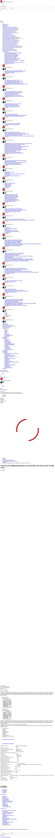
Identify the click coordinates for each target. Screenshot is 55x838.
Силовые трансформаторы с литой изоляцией (13, 254)
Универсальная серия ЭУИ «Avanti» (11, 104)
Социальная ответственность (10, 364)
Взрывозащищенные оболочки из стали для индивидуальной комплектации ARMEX (20, 303)
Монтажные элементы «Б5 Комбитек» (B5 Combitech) (14, 60)
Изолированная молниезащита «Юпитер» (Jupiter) (14, 71)
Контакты (4, 791)
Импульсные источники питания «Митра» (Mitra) (14, 147)
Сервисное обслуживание (9, 344)
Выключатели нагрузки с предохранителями (13, 270)
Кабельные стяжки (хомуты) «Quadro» (12, 196)
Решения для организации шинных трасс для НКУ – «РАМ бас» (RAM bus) (18, 258)
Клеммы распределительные (10, 183)
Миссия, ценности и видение (10, 355)
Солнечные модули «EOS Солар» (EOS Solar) (13, 210)
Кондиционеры (7, 174)
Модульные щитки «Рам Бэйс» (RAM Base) (13, 123)
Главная (4, 458)
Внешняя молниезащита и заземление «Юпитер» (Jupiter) (15, 70)
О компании (5, 352)
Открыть (2, 2)
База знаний (5, 796)
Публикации (7, 362)
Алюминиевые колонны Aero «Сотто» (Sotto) (13, 95)
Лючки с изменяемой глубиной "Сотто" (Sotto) (13, 91)
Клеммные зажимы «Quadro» (10, 201)
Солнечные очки (8, 315)
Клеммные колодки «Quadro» (10, 198)
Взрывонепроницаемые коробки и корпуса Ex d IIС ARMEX (16, 305)
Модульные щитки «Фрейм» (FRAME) (12, 124)
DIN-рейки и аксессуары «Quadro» (11, 195)
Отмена (6, 726)
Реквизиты (7, 363)
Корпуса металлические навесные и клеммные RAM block (15, 160)
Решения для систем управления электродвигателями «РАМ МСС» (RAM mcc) (19, 259)
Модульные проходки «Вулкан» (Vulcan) (12, 80)
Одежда (6, 313)
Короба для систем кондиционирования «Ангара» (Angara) (15, 115)
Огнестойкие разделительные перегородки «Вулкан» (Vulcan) (16, 83)
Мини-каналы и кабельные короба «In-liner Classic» (14, 116)
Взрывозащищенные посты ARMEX (11, 301)
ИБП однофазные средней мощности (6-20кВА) (13, 240)
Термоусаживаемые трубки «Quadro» (11, 199)
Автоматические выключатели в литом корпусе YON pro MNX (16, 269)
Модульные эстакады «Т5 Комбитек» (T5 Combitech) (14, 62)
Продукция (5, 789)
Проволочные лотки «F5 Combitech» (11, 55)
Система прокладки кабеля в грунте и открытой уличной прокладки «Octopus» (19, 135)
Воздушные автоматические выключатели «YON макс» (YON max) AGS (18, 271)
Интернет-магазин (3, 370)
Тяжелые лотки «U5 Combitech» (10, 57)
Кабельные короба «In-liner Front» (11, 114)
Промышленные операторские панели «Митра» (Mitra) (15, 144)
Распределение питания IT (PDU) (11, 228)
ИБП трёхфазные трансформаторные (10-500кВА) (14, 244)
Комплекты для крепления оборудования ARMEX (14, 299)
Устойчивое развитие (9, 367)
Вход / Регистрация (5, 371)
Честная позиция (8, 365)
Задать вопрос (20, 829)
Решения (4, 792)
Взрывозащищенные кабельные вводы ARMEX (13, 302)
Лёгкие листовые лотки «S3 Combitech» (12, 54)
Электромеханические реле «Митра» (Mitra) (13, 150)
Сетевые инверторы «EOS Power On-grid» (12, 211)
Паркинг (6, 332)
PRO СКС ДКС (7, 227)
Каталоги (4, 797)
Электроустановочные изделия (8, 460)
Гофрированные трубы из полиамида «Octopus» (13, 134)
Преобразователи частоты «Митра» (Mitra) (12, 145)
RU (1, 383)
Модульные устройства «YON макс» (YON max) (14, 280)
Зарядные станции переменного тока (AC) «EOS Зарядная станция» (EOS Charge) (20, 220)
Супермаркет (7, 334)
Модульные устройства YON (10, 281)
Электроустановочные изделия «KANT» (12, 106)
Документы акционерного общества (11, 353)
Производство (7, 336)
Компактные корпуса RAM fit (10, 161)
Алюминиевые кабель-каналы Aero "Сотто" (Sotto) (14, 96)
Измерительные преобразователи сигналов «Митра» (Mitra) (16, 149)
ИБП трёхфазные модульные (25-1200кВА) (12, 245)
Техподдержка (7, 347)
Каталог (4, 459)
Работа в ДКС (5, 816)
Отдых (6, 314)
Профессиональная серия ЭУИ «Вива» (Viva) (13, 103)
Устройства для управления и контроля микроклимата (15, 173)
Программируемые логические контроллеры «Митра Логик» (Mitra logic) (18, 143)
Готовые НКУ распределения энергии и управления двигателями (17, 260)
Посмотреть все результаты (5, 837)
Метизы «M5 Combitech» (9, 61)
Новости (6, 357)
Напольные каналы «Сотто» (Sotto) (11, 94)
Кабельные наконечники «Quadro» (11, 197)
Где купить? (5, 698)
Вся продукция (5, 25)
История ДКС (7, 354)
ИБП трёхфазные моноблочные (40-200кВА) (13, 242)
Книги (6, 312)
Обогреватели (7, 172)
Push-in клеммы (7, 185)
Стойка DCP (7, 229)
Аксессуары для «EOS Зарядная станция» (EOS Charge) (15, 219)
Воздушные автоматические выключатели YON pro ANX (15, 268)
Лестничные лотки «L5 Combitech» (11, 56)
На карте (4, 396)
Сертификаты (7, 346)
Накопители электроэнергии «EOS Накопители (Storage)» (15, 209)
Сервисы (6, 345)
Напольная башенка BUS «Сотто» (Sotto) (12, 93)
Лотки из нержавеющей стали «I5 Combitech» (13, 52)
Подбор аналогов (8, 342)
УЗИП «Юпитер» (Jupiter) (9, 72)
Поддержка (5, 338)
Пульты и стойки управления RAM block (12, 163)
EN (3, 373)
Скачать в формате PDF (7, 718)
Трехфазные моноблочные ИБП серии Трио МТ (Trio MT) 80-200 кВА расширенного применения (23, 243)
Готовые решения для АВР (10, 273)
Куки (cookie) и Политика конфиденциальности (9, 829)
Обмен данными (8, 341)
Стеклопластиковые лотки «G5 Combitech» (13, 58)
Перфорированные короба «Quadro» (11, 194)
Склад (6, 333)
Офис (6, 331)
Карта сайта (26, 829)
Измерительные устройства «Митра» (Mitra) (13, 148)
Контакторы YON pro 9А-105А (10, 289)
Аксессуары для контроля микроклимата (12, 175)
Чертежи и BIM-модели (9, 349)
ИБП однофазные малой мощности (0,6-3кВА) (13, 239)
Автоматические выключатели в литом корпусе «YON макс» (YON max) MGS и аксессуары (22, 272)
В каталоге (2, 835)
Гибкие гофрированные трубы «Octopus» (12, 132)
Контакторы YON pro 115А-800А (11, 291)
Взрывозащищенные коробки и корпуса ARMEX (14, 300)
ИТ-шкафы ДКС (8, 232)
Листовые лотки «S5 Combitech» (11, 53)
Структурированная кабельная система (12, 231)
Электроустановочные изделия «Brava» (12, 105)
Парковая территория (9, 335)
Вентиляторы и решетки (9, 171)
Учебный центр (7, 348)
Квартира (6, 330)
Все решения (5, 324)
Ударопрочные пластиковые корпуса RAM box (13, 164)
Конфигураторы (8, 340)
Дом (5, 329)
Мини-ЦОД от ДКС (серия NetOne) (11, 230)
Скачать (2, 726)
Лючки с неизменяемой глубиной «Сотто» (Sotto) (14, 92)
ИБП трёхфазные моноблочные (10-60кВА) (13, 241)
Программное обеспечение (10, 343)
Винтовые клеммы (8, 184)
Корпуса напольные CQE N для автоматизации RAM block (15, 162)
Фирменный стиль (6, 818)
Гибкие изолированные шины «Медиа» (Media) (13, 257)
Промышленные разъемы (9, 63)
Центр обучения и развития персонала (12, 361)
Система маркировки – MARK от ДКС (12, 200)
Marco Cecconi (7, 366)
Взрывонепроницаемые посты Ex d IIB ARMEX (13, 304)
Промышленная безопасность (10, 358)
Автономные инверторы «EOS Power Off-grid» (13, 208)
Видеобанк (5, 817)
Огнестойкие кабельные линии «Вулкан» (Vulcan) (14, 81)
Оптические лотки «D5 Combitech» (11, 59)
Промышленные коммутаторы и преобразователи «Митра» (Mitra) (17, 146)
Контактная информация (9, 356)
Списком (4, 395)
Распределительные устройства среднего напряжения (14, 253)
